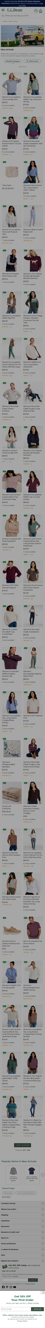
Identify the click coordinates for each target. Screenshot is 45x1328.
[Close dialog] (42, 1292)
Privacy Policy (22, 1321)
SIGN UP (37, 1309)
